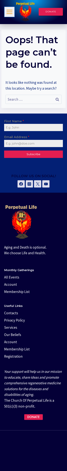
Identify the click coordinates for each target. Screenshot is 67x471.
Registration (13, 356)
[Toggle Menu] (9, 12)
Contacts (11, 313)
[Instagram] (29, 184)
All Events (11, 277)
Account (10, 284)
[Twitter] (37, 184)
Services (10, 327)
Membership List (17, 291)
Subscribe (33, 154)
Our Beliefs (12, 334)
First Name (14, 121)
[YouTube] (45, 184)
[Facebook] (21, 184)
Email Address (16, 137)
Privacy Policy (14, 320)
